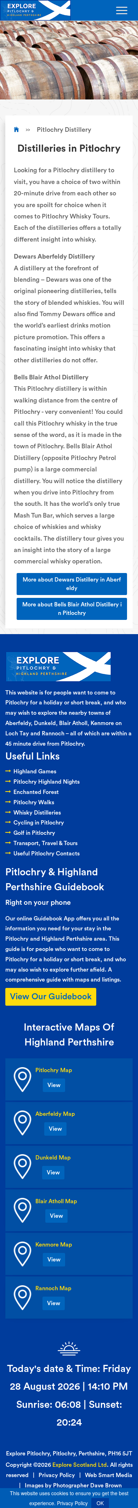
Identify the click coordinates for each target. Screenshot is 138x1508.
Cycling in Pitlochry (38, 823)
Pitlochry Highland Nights (46, 782)
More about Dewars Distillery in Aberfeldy (72, 584)
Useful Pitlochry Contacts (46, 853)
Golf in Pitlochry (34, 833)
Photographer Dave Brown (87, 1485)
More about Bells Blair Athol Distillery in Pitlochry (72, 609)
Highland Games (34, 771)
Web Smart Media (108, 1475)
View (54, 1085)
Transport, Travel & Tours (45, 843)
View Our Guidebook (51, 997)
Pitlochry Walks (33, 802)
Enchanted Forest (36, 792)
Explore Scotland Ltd (79, 1465)
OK (100, 1503)
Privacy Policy (57, 1475)
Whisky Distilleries (37, 813)
